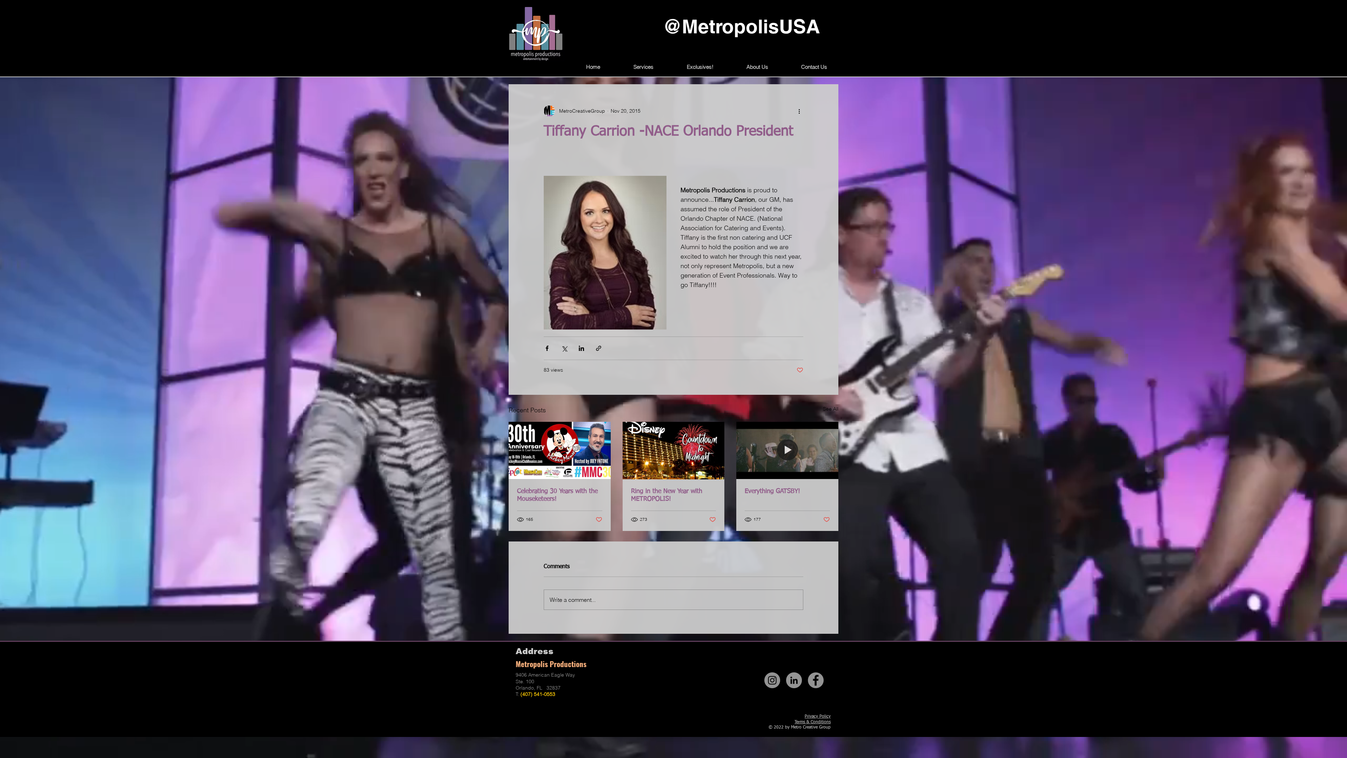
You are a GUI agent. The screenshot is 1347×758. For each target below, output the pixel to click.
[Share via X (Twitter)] (564, 348)
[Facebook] (816, 680)
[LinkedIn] (794, 680)
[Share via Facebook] (547, 348)
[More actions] (799, 111)
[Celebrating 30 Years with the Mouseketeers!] (560, 450)
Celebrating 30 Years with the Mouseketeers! (557, 495)
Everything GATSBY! (772, 491)
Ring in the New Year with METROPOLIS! (666, 495)
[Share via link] (598, 348)
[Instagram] (772, 680)
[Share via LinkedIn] (581, 348)
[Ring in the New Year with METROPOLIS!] (674, 450)
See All (830, 409)
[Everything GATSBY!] (787, 450)
